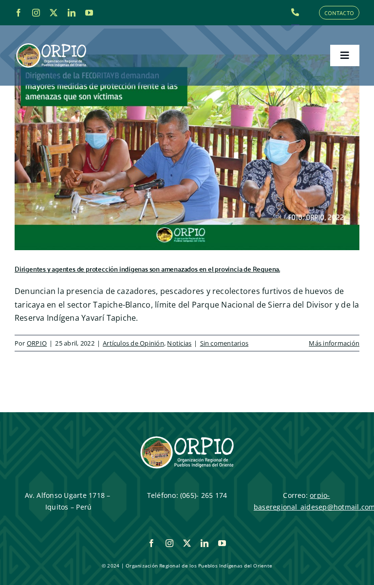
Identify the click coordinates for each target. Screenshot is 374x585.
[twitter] (53, 13)
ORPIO (37, 343)
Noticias (179, 343)
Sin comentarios (224, 343)
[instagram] (36, 13)
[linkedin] (71, 13)
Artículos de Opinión (133, 343)
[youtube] (89, 13)
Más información (334, 343)
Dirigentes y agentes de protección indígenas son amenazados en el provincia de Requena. (147, 268)
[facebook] (18, 13)
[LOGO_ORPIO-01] (51, 43)
